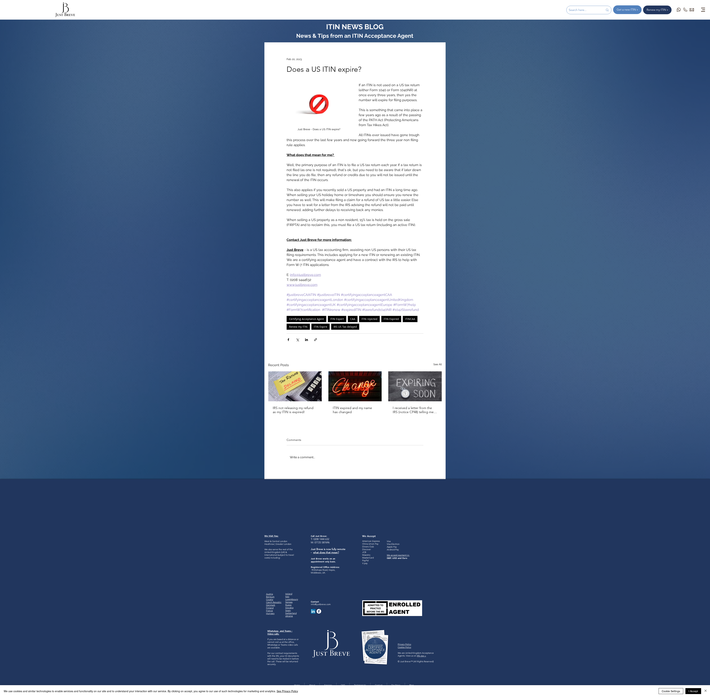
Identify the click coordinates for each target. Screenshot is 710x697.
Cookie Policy (404, 647)
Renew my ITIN (298, 326)
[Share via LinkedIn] (306, 339)
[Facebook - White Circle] (319, 611)
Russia (288, 604)
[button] (703, 10)
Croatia (269, 599)
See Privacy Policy (287, 691)
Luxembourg (291, 599)
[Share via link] (315, 339)
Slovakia (289, 607)
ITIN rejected (369, 319)
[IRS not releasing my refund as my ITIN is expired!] (295, 386)
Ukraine (289, 616)
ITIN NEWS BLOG (355, 27)
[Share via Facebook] (288, 339)
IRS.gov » (421, 655)
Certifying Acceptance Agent (306, 319)
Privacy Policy (404, 644)
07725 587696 (322, 542)
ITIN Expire (320, 326)
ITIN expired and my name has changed (352, 410)
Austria (269, 594)
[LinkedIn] (313, 611)
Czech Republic (273, 602)
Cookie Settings (671, 691)
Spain (288, 610)
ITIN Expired (391, 319)
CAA (352, 319)
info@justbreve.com (321, 604)
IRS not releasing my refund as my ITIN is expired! (293, 410)
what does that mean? (326, 552)
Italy (287, 596)
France (269, 610)
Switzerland (291, 613)
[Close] (705, 691)
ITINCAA (410, 319)
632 (326, 539)
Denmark (270, 605)
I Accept (693, 691)
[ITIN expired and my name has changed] (355, 386)
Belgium (270, 596)
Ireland (288, 593)
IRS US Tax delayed (345, 326)
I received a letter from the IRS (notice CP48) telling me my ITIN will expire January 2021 (413, 410)
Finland (269, 607)
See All (437, 364)
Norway (289, 602)
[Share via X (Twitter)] (297, 339)
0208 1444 (318, 539)
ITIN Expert (337, 319)
